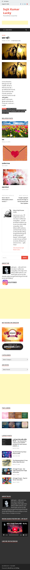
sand (19, 111)
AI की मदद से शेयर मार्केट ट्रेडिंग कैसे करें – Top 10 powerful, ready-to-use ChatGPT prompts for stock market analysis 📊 (20, 442)
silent (3, 113)
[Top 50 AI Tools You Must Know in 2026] (7, 452)
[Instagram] (23, 4)
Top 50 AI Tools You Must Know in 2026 (19, 452)
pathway (23, 110)
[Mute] (23, 535)
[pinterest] (27, 4)
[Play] (4, 535)
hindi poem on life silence (8, 110)
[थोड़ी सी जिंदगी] (15, 177)
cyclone (14, 108)
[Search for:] (15, 257)
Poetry (3, 35)
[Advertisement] (16, 23)
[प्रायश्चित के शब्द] (15, 153)
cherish (9, 108)
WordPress (10, 568)
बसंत (3, 139)
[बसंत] (15, 130)
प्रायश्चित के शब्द (6, 163)
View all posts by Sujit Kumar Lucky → (18, 248)
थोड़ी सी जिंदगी (5, 187)
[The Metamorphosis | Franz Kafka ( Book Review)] (7, 460)
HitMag (17, 568)
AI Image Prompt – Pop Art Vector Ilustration (20, 478)
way (7, 113)
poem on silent (6, 111)
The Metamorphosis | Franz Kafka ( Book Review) (20, 461)
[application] (15, 529)
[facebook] (21, 4)
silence (23, 111)
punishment (14, 111)
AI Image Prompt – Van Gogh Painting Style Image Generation (20, 470)
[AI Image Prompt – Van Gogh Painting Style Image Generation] (7, 469)
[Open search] (26, 30)
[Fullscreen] (26, 535)
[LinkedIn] (25, 4)
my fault (18, 110)
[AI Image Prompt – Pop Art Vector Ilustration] (7, 478)
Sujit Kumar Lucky (11, 11)
